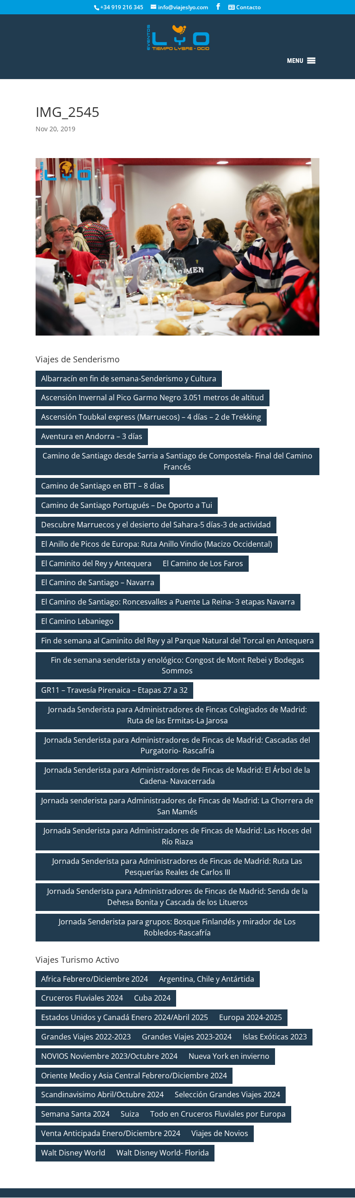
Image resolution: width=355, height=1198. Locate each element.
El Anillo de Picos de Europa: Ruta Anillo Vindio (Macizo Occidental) (156, 544)
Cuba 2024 (152, 998)
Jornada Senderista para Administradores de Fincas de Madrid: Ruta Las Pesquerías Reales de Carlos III (177, 866)
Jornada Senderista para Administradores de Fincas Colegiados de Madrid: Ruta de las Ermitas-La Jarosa (177, 715)
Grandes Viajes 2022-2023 (86, 1037)
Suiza (130, 1114)
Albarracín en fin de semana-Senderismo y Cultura (128, 378)
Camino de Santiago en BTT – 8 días (102, 486)
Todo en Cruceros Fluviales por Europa (218, 1114)
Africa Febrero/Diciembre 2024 (94, 979)
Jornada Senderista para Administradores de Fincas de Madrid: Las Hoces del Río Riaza (177, 836)
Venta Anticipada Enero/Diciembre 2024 (110, 1133)
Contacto (248, 7)
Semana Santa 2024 (75, 1114)
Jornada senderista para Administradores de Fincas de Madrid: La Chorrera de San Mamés (177, 806)
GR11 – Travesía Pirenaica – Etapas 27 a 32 (114, 690)
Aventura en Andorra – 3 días (91, 436)
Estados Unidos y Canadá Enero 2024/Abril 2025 (124, 1017)
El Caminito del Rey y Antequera (96, 563)
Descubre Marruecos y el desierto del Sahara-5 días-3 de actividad (156, 525)
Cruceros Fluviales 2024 (82, 998)
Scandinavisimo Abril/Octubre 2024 (102, 1094)
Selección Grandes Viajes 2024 (227, 1094)
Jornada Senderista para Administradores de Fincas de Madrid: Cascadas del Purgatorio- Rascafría (177, 745)
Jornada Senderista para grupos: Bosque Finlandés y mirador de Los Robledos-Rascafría (177, 927)
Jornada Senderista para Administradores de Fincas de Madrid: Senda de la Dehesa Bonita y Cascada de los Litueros (177, 896)
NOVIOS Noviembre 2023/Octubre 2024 (109, 1056)
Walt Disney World (73, 1153)
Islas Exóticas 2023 (275, 1037)
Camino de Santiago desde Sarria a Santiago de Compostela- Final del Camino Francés (177, 461)
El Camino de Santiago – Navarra (97, 582)
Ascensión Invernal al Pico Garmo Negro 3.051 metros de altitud (152, 397)
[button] (295, 60)
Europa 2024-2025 (250, 1017)
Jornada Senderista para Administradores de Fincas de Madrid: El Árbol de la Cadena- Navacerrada (177, 775)
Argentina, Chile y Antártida (206, 979)
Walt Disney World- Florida (162, 1153)
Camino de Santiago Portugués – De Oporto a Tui (126, 505)
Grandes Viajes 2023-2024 (187, 1037)
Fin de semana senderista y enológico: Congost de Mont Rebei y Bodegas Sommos (177, 665)
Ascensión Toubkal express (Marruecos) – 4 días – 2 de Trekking (151, 417)
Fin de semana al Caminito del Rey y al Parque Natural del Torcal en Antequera (177, 641)
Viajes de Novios (219, 1133)
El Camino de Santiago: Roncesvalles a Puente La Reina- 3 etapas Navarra (168, 602)
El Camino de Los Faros (203, 563)
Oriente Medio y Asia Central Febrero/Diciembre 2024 (134, 1075)
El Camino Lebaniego (77, 621)
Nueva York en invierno (229, 1056)
